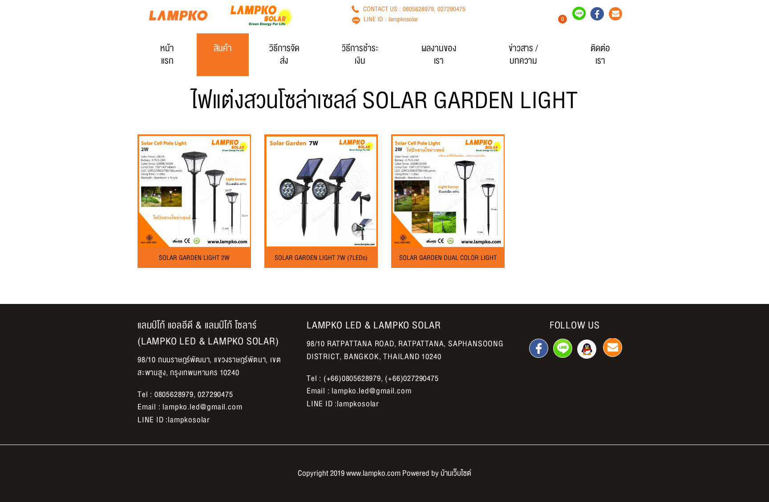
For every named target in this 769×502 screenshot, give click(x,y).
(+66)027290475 (411, 378)
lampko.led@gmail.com (202, 407)
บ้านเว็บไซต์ (456, 473)
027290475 (451, 9)
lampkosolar (403, 19)
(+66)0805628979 (352, 378)
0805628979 (418, 9)
